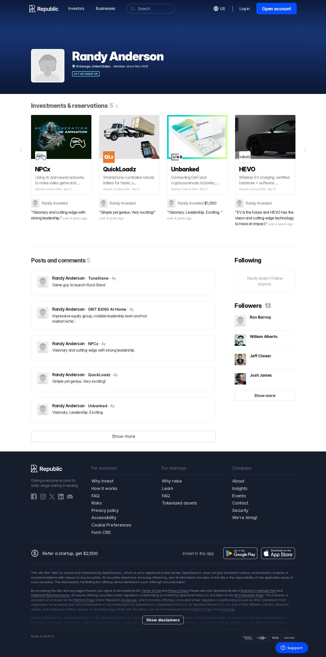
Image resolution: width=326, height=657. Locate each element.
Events (239, 495)
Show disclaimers (163, 620)
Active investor (86, 73)
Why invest (102, 480)
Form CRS (101, 532)
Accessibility (103, 517)
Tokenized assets (179, 502)
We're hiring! (244, 517)
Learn (167, 488)
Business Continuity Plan (258, 590)
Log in (244, 8)
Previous (21, 150)
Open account (276, 8)
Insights (239, 488)
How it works (104, 488)
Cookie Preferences (111, 524)
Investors (76, 8)
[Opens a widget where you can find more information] (291, 648)
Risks (96, 502)
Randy (47, 203)
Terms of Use (151, 590)
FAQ (95, 495)
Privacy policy (105, 510)
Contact (240, 502)
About (238, 480)
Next (305, 150)
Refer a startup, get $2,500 (70, 553)
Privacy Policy (178, 590)
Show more (264, 395)
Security (240, 510)
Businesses (105, 8)
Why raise (172, 480)
